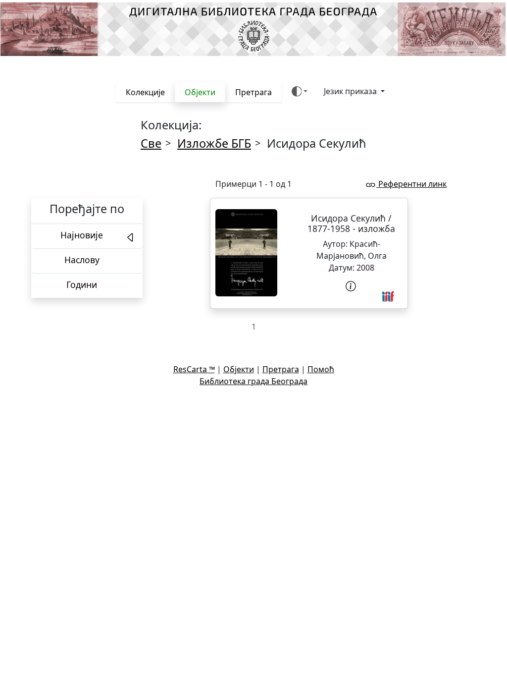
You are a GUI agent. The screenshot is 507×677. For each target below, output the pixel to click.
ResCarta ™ (194, 369)
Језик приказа (351, 91)
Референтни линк (411, 183)
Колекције (145, 92)
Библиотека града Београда (253, 381)
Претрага (253, 92)
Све (151, 143)
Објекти (200, 92)
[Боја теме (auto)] (300, 91)
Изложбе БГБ (214, 143)
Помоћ (320, 369)
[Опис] (351, 286)
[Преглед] (246, 252)
